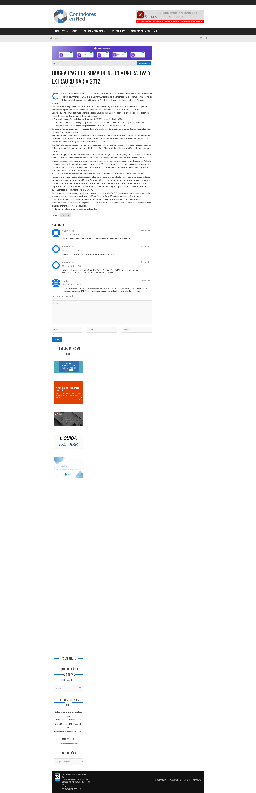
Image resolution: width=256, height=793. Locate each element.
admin (73, 86)
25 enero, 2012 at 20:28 (71, 284)
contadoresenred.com (68, 744)
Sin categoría (144, 63)
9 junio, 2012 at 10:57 (71, 234)
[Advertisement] (68, 525)
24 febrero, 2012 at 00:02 (72, 250)
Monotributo (118, 31)
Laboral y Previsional (94, 31)
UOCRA (65, 215)
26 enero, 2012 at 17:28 (71, 266)
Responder (146, 230)
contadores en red (175, 780)
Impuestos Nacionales (66, 31)
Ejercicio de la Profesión (144, 31)
